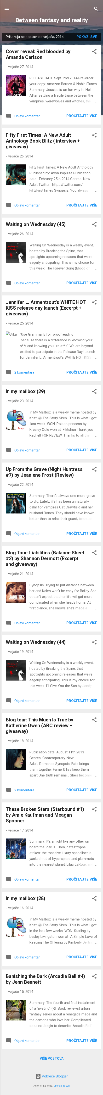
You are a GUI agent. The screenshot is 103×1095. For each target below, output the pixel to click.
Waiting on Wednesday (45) (36, 224)
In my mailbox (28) (25, 898)
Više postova (51, 1058)
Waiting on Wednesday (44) (36, 642)
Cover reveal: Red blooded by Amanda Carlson (38, 54)
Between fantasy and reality (51, 20)
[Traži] (96, 9)
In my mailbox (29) (25, 391)
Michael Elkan (61, 1085)
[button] (94, 52)
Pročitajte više (81, 116)
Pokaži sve (86, 37)
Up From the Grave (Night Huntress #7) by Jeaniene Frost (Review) (44, 472)
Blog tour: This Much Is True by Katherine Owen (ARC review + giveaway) (39, 725)
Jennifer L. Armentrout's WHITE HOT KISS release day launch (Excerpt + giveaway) (46, 308)
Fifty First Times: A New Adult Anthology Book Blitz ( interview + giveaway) (43, 141)
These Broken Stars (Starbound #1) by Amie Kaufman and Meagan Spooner (45, 815)
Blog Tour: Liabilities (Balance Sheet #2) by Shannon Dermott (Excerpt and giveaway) (45, 558)
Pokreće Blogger (54, 1076)
